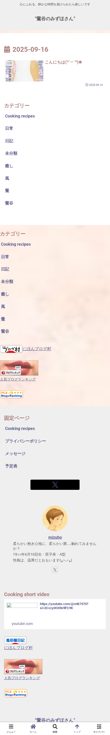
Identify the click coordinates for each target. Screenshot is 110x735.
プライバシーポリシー (25, 441)
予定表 (11, 466)
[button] (99, 648)
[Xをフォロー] (54, 485)
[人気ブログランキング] (19, 367)
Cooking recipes (20, 428)
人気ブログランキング (18, 379)
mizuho (55, 537)
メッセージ (15, 453)
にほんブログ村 (37, 348)
